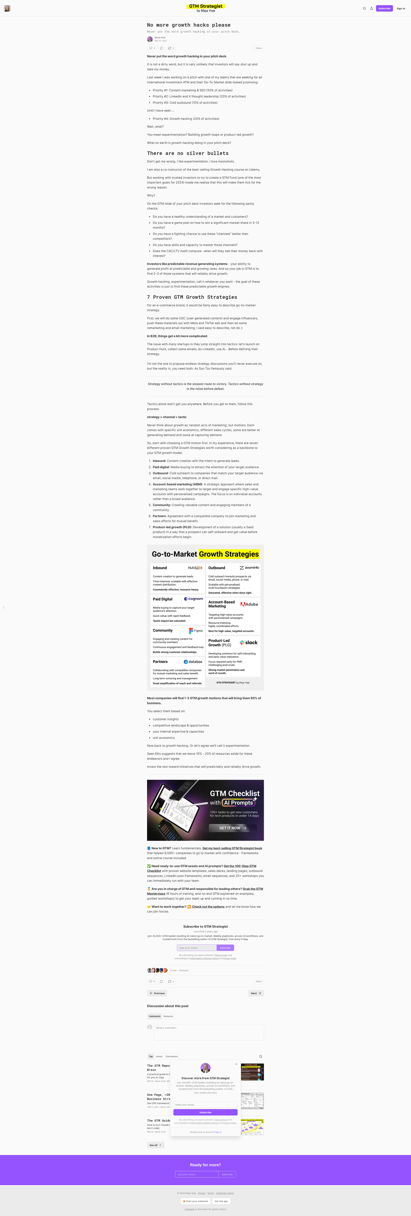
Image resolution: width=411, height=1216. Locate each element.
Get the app (221, 1201)
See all (153, 1145)
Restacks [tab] (168, 1016)
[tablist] (161, 1016)
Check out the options (208, 907)
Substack (189, 1209)
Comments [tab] (154, 1016)
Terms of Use (221, 1119)
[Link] (142, 153)
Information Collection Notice (204, 1122)
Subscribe (384, 8)
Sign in (401, 8)
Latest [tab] (159, 1056)
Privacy (202, 1193)
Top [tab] (151, 1056)
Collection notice (225, 1193)
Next (254, 993)
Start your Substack (197, 1201)
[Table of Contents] (3, 608)
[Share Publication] (371, 8)
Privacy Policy (229, 1122)
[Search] (364, 8)
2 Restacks (183, 970)
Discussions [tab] (172, 1056)
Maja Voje (160, 37)
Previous (159, 993)
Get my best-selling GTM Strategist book (232, 848)
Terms (210, 1193)
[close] (236, 1064)
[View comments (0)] (161, 48)
